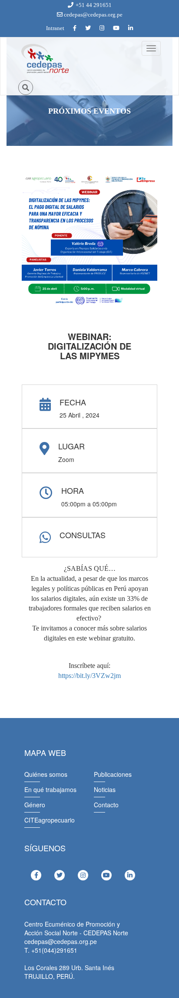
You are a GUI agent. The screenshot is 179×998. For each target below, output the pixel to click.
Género (34, 804)
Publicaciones (113, 774)
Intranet (55, 28)
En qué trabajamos (50, 789)
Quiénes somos (45, 774)
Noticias (105, 789)
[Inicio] (44, 59)
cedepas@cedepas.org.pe (93, 14)
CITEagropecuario (49, 820)
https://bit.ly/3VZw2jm (89, 675)
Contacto (106, 804)
